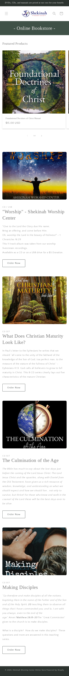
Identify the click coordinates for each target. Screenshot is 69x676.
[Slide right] (41, 135)
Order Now (13, 263)
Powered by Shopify (55, 670)
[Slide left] (27, 135)
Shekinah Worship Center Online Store (29, 670)
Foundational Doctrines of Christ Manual (23, 118)
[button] (6, 13)
